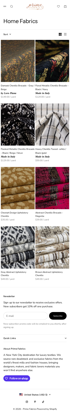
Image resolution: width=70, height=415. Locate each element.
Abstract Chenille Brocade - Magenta (49, 215)
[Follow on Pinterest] (35, 401)
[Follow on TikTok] (43, 401)
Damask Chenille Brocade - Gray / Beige (17, 89)
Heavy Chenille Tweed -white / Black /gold (50, 153)
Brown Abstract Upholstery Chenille (49, 274)
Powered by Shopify (47, 409)
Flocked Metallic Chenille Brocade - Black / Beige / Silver (18, 153)
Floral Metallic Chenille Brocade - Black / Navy (52, 89)
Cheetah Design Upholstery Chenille (14, 215)
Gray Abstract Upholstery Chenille (13, 274)
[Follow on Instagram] (26, 401)
